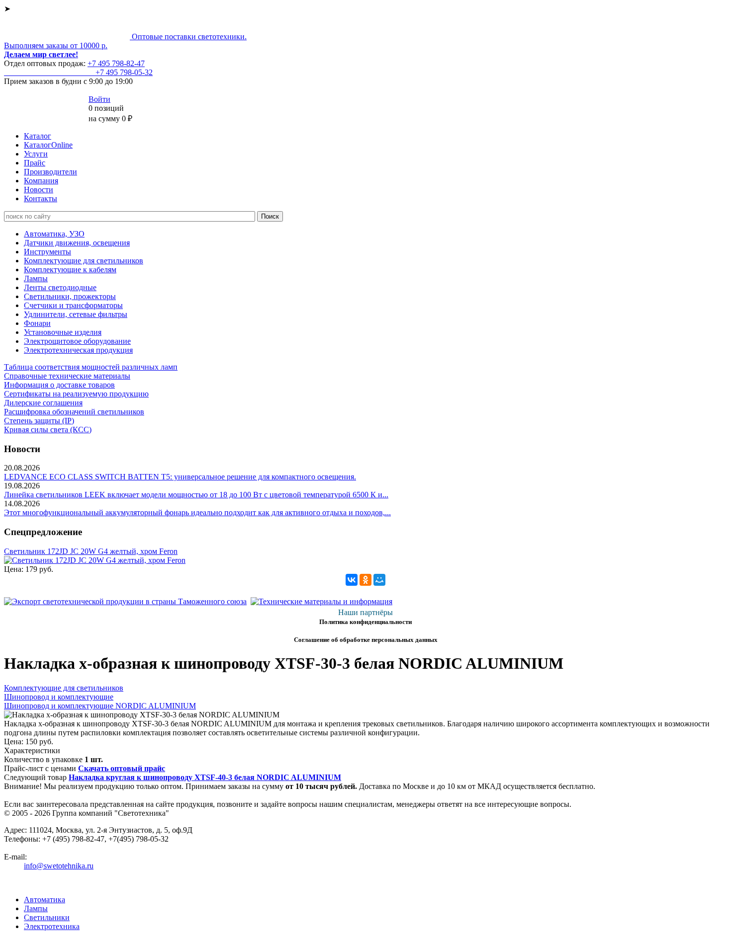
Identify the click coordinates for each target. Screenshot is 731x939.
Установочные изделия (62, 332)
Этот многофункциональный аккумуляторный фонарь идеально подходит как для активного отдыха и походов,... (197, 512)
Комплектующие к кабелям (70, 269)
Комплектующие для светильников (83, 260)
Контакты (40, 198)
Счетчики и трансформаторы (73, 305)
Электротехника (52, 926)
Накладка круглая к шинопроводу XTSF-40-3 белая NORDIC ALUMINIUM (205, 777)
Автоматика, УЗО (54, 234)
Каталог (37, 136)
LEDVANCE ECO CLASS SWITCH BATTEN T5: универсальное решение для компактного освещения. (180, 476)
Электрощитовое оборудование (77, 341)
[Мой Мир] (379, 580)
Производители (50, 171)
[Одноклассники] (365, 580)
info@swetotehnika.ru (58, 865)
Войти (99, 99)
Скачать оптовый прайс (121, 768)
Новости (38, 189)
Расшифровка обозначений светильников (74, 411)
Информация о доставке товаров (59, 385)
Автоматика (44, 899)
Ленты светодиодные (60, 287)
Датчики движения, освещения (77, 242)
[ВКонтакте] (352, 580)
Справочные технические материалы (67, 376)
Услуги (36, 154)
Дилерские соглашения (43, 402)
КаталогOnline (48, 145)
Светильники (47, 917)
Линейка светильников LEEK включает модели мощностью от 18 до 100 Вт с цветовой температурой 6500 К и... (196, 494)
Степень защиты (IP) (39, 420)
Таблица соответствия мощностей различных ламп (91, 367)
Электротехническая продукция (78, 350)
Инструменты (47, 251)
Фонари (37, 323)
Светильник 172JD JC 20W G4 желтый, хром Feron (91, 551)
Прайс (34, 162)
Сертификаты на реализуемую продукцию (76, 394)
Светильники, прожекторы (70, 296)
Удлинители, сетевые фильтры (75, 314)
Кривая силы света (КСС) (47, 429)
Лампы (36, 278)
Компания (41, 180)
